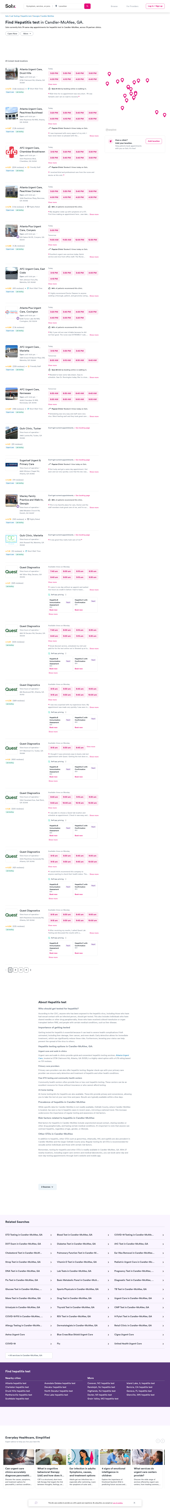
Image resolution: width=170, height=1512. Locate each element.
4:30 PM (92, 118)
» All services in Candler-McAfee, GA (25, 1355)
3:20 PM (54, 73)
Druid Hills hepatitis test (17, 1390)
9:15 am (79, 577)
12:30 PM (92, 239)
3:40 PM (80, 73)
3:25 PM (80, 151)
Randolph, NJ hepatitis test (101, 1387)
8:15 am (79, 571)
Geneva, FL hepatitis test (139, 1390)
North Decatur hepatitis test (58, 1390)
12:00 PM (79, 239)
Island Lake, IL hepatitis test (141, 1383)
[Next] (163, 1441)
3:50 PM (92, 73)
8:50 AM (54, 399)
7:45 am (54, 571)
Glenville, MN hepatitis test (140, 1394)
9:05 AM (93, 399)
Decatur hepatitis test (55, 1387)
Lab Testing (14, 16)
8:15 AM (67, 360)
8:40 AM (80, 393)
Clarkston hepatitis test (17, 1387)
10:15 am (80, 803)
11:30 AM (67, 239)
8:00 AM (54, 360)
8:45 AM (93, 360)
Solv (7, 16)
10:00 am (92, 694)
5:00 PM (54, 230)
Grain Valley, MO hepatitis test (102, 1398)
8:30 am (92, 571)
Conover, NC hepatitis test (100, 1383)
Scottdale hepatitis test (17, 1398)
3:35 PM (54, 157)
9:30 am (92, 577)
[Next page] (30, 969)
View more (52, 84)
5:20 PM (80, 317)
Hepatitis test (26, 16)
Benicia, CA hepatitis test (139, 1387)
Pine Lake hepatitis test (56, 1394)
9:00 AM (80, 399)
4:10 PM (67, 79)
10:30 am (92, 803)
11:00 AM (54, 239)
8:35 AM (67, 393)
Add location (154, 141)
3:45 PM (80, 157)
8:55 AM (67, 399)
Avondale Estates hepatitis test (59, 1383)
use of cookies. (118, 1503)
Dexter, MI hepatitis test (99, 1394)
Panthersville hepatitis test (18, 1394)
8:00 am (67, 571)
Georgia (36, 16)
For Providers (132, 6)
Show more (94, 136)
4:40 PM (93, 79)
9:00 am (67, 577)
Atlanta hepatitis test (15, 1383)
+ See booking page (82, 428)
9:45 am (80, 694)
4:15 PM (54, 278)
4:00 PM (54, 79)
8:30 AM (80, 360)
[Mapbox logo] (111, 129)
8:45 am (54, 577)
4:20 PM (80, 79)
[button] (131, 94)
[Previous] (158, 1441)
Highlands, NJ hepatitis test (101, 1390)
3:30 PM (67, 73)
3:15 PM (54, 151)
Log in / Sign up (155, 6)
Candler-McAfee (47, 16)
